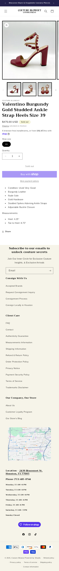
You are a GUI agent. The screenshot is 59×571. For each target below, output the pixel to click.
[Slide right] (56, 90)
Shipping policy (46, 562)
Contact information (31, 567)
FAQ (8, 323)
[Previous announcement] (5, 3)
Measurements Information (19, 342)
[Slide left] (3, 90)
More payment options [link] (29, 181)
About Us (10, 405)
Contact (9, 329)
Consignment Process (16, 299)
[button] (6, 11)
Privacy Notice (13, 368)
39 (8, 145)
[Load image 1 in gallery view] (14, 89)
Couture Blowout (17, 558)
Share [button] (8, 231)
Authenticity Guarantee (17, 336)
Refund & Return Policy (17, 355)
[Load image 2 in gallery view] (29, 89)
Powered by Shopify (33, 558)
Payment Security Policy (18, 374)
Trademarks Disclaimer (17, 387)
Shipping (5, 126)
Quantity (6, 150)
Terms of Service (14, 381)
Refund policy (49, 558)
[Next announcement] (54, 3)
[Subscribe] (50, 270)
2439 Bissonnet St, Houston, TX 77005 (24, 472)
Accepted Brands (14, 286)
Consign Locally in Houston (19, 305)
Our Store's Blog (14, 418)
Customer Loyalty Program (19, 412)
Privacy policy (15, 562)
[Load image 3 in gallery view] (45, 89)
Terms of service (30, 562)
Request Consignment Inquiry (20, 292)
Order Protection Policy (17, 362)
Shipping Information (16, 349)
